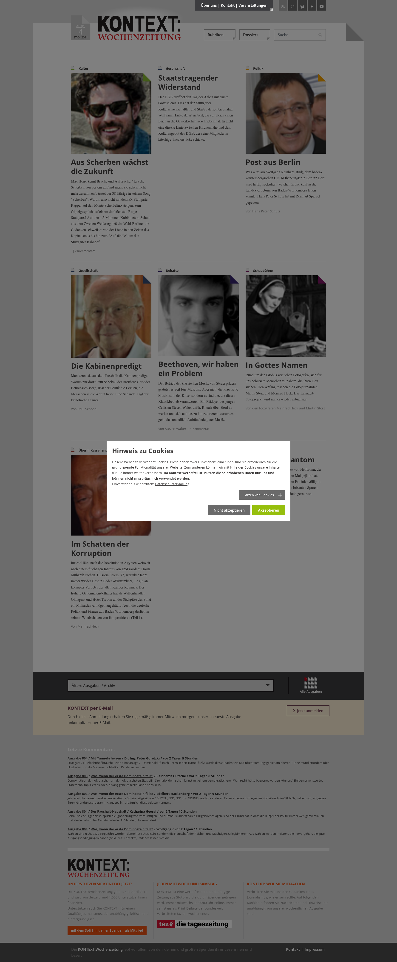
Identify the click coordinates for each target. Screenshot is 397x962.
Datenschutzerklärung (172, 484)
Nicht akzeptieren (229, 510)
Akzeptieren (268, 510)
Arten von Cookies (259, 495)
